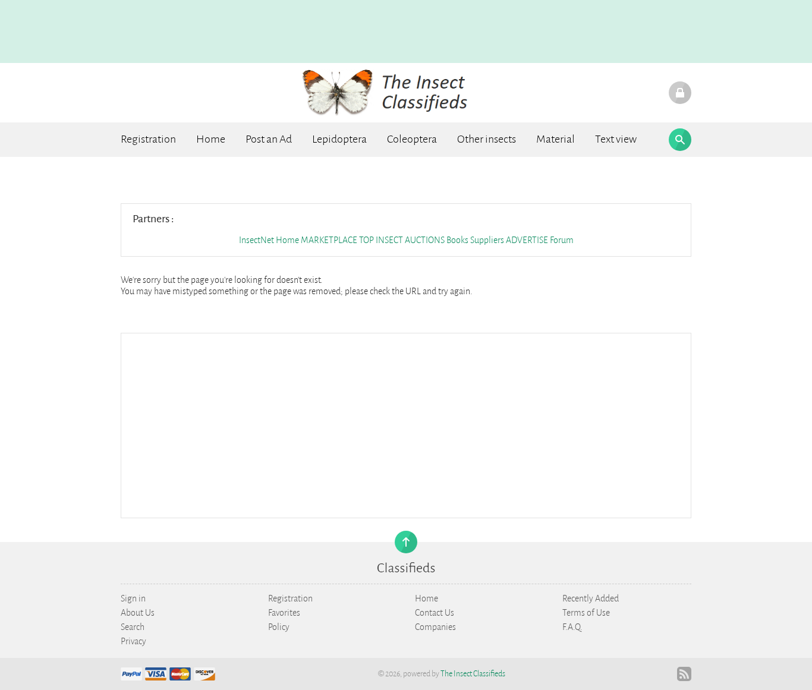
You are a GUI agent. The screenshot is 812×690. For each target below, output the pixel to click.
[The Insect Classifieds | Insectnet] (392, 92)
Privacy (133, 641)
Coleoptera (412, 139)
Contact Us (434, 612)
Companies (435, 627)
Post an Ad (269, 139)
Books (458, 240)
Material (555, 139)
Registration (148, 139)
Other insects (486, 139)
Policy (278, 627)
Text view (616, 139)
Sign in (133, 598)
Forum (562, 240)
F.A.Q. (572, 627)
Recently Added (590, 598)
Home (210, 139)
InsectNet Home (269, 240)
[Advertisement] (406, 424)
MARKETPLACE (329, 240)
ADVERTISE (527, 240)
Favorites (284, 612)
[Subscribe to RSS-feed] (684, 674)
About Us (138, 612)
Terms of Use (586, 612)
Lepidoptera (339, 139)
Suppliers (487, 240)
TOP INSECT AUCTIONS (402, 240)
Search (132, 627)
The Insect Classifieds (472, 674)
